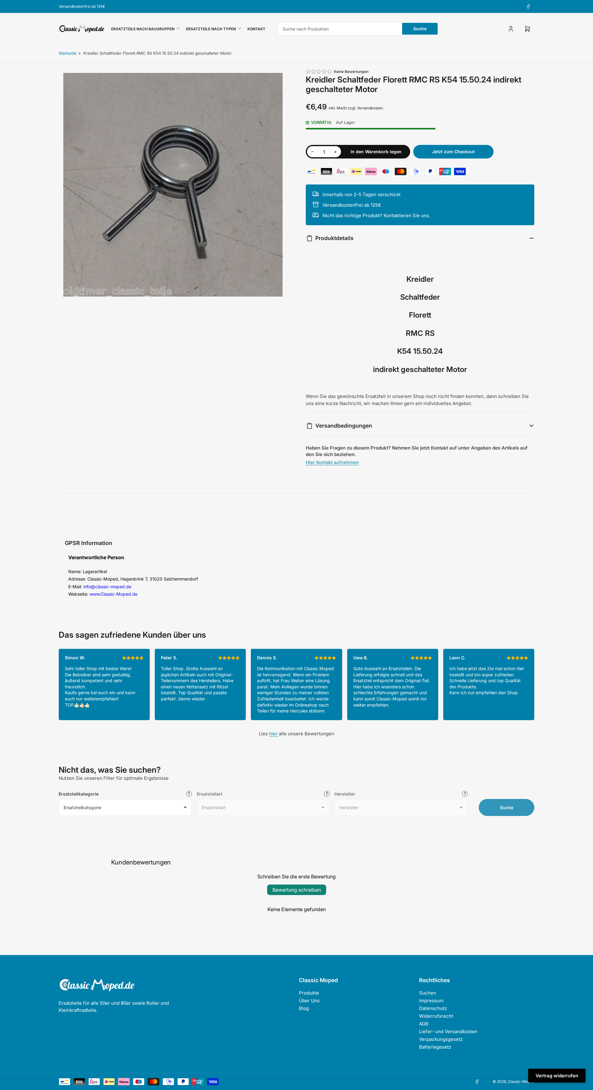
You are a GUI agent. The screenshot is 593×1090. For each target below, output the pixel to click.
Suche (420, 28)
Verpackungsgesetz (441, 1039)
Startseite (68, 53)
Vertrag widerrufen (557, 1076)
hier (274, 734)
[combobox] (358, 29)
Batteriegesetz (435, 1047)
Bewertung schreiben (296, 890)
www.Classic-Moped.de (113, 594)
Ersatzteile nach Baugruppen (143, 29)
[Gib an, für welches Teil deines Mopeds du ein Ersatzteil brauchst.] (327, 793)
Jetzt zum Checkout (453, 151)
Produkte (309, 993)
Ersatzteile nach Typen (211, 29)
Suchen (427, 993)
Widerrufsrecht (436, 1016)
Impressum (431, 1000)
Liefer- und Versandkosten (448, 1031)
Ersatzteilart (209, 793)
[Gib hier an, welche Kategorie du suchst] (189, 793)
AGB (423, 1024)
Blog (304, 1008)
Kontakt (256, 29)
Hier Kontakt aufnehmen (332, 462)
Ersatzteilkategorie (79, 793)
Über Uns (309, 1000)
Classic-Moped (521, 1081)
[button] (319, 71)
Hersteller (344, 793)
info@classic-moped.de (107, 586)
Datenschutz (433, 1008)
